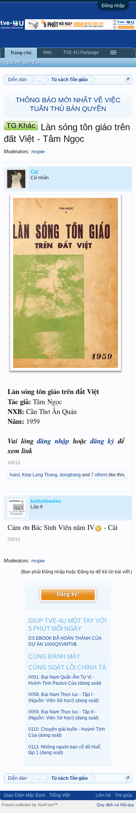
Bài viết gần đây (23, 62)
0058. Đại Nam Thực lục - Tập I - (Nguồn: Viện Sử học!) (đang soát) (63, 697)
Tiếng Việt (59, 795)
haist (15, 474)
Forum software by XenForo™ (30, 804)
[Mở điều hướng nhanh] (127, 79)
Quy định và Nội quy (115, 804)
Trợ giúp (123, 795)
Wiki (47, 52)
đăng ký (102, 441)
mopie (38, 151)
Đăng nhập (113, 5)
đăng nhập (53, 441)
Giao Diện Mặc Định (24, 795)
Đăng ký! (68, 594)
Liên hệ (103, 795)
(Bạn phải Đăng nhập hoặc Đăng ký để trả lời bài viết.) (76, 571)
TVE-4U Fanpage (81, 52)
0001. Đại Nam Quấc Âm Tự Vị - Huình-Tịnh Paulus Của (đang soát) (64, 679)
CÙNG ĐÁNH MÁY (54, 656)
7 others (99, 474)
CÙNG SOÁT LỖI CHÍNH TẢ (67, 667)
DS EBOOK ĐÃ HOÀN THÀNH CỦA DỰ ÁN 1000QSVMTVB (64, 641)
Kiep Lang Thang (39, 474)
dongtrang (70, 474)
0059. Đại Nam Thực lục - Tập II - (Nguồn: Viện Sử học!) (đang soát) (63, 714)
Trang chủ (20, 52)
